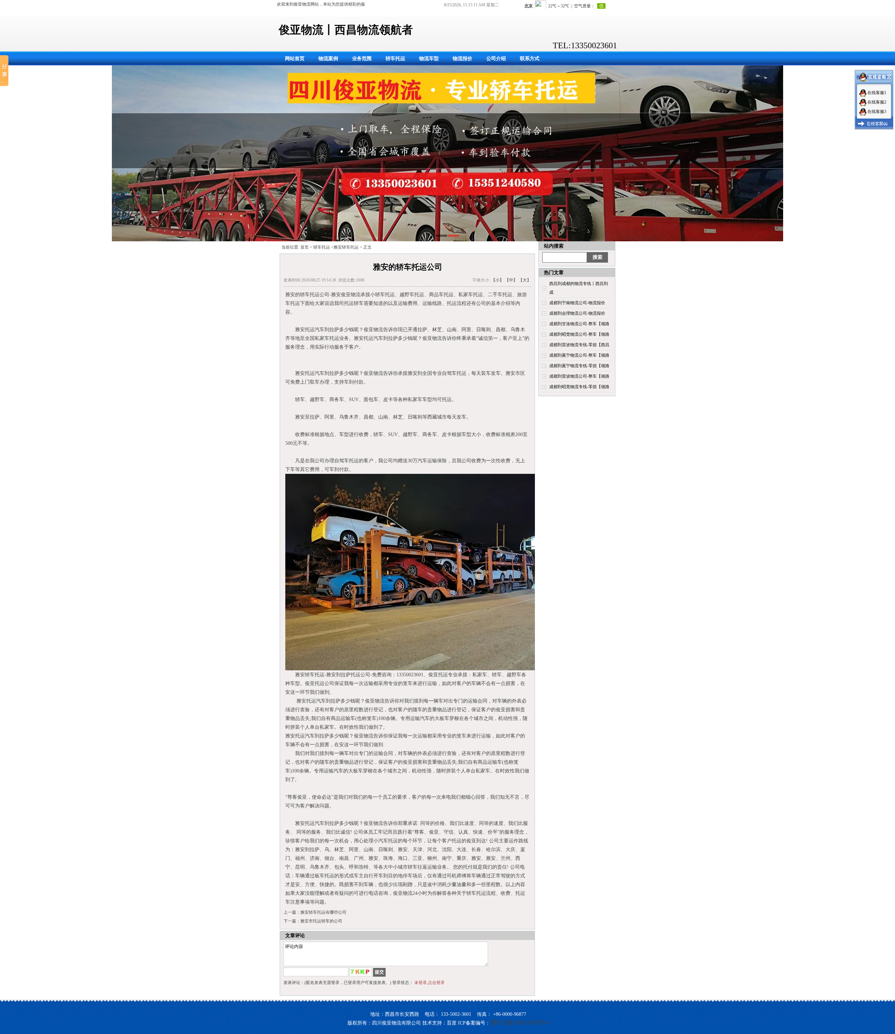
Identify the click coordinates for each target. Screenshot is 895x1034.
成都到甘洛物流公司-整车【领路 (579, 323)
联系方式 (529, 58)
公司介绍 (496, 58)
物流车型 (429, 58)
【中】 (511, 280)
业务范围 (362, 58)
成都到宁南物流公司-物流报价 (577, 302)
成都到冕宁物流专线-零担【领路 (579, 365)
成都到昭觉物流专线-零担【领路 (579, 386)
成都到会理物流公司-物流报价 (577, 313)
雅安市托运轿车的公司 (321, 921)
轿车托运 (395, 58)
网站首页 (295, 58)
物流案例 (328, 58)
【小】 (497, 280)
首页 (304, 247)
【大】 (524, 280)
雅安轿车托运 (346, 247)
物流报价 (462, 58)
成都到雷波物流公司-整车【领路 (579, 376)
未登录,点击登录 (429, 982)
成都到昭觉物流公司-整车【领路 (579, 334)
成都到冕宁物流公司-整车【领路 (579, 355)
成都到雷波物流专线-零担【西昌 (579, 344)
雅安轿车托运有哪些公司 (323, 912)
